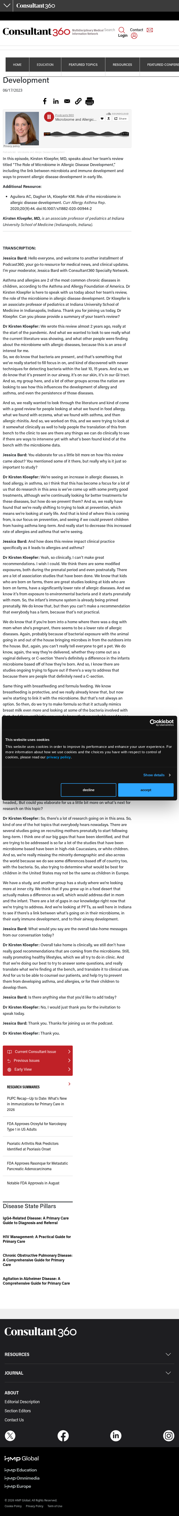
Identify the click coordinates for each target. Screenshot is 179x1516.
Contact (136, 29)
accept (146, 790)
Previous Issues (27, 1060)
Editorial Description (22, 1401)
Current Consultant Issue (35, 1051)
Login (122, 35)
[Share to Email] (67, 101)
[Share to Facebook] (44, 101)
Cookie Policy (13, 1506)
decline (88, 790)
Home (17, 64)
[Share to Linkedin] (56, 101)
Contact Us (14, 1420)
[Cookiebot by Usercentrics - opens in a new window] (153, 722)
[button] (78, 101)
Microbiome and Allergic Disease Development (41, 152)
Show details (154, 775)
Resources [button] (122, 64)
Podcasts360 (9, 152)
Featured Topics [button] (83, 64)
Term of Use (55, 1506)
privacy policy (59, 757)
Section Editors (18, 1410)
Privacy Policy (34, 1506)
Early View (23, 1069)
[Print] (89, 101)
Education (45, 64)
